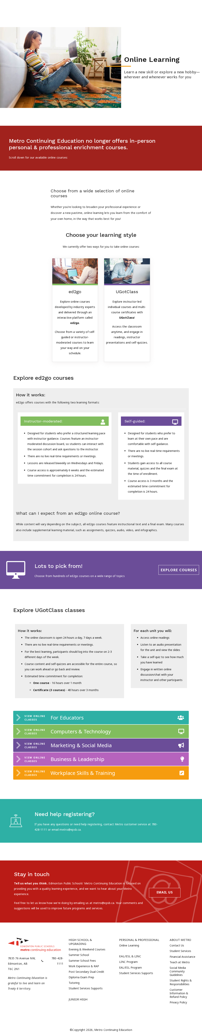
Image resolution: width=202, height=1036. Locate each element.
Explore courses (179, 570)
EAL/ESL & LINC (130, 956)
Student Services (180, 951)
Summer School (79, 955)
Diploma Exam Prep (81, 977)
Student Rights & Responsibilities (181, 982)
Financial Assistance (182, 957)
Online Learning (129, 945)
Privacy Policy (178, 1002)
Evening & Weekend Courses (87, 949)
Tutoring (74, 983)
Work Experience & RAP (84, 966)
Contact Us (177, 945)
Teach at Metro (180, 962)
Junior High (78, 999)
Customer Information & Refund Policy (179, 993)
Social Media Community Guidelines (178, 971)
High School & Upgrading (80, 942)
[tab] (101, 717)
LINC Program (128, 962)
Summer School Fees (82, 960)
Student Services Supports (86, 988)
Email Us (165, 892)
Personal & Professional (139, 940)
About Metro (180, 940)
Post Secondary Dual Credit (86, 972)
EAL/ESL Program (130, 967)
